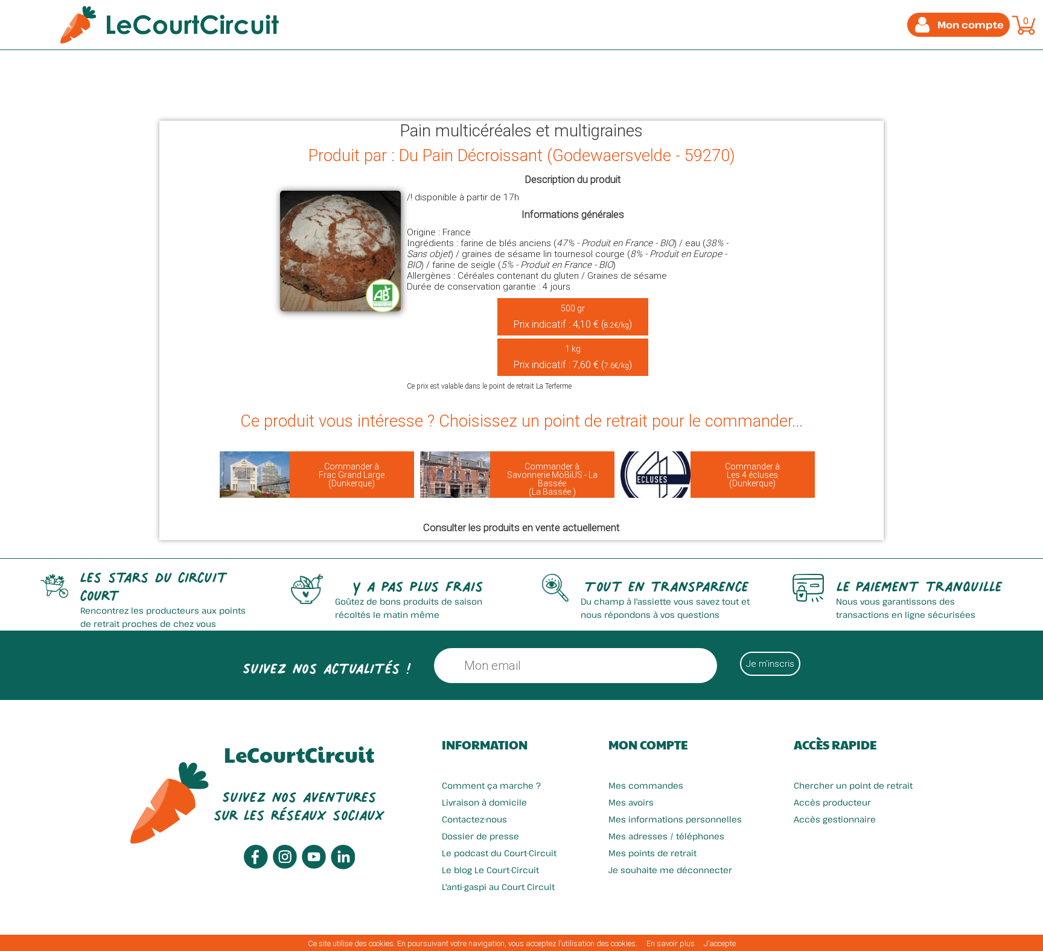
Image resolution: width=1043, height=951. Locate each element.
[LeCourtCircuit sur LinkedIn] (343, 866)
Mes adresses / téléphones (666, 836)
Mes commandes (645, 785)
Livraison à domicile (484, 802)
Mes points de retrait (652, 853)
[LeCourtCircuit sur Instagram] (285, 865)
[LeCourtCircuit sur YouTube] (314, 865)
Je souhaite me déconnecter (670, 870)
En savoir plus (670, 943)
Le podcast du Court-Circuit (499, 853)
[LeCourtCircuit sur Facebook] (256, 865)
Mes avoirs (631, 802)
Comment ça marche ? (491, 785)
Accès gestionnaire (835, 819)
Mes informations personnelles (675, 819)
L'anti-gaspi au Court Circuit (498, 886)
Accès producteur (832, 802)
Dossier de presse (480, 836)
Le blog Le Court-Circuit (490, 870)
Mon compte (647, 744)
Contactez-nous (474, 819)
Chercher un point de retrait (853, 785)
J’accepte (720, 943)
